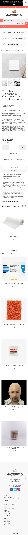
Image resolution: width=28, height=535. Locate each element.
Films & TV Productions (9, 508)
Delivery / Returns (8, 497)
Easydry (7, 103)
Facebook (10, 134)
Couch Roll (14, 236)
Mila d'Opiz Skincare (8, 520)
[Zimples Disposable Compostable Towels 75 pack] (4, 83)
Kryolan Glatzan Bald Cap (14, 283)
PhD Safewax (7, 521)
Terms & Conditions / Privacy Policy (12, 498)
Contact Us (6, 500)
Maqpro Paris (7, 523)
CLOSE (25, 2)
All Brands (6, 518)
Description (14, 167)
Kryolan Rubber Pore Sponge (14, 324)
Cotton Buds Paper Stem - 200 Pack (14, 448)
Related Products (10, 206)
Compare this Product (19, 159)
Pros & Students (7, 513)
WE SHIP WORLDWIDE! (13, 44)
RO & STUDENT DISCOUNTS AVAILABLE (17, 32)
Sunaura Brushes (7, 524)
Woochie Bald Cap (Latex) (14, 407)
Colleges (6, 510)
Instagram (15, 134)
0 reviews (11, 110)
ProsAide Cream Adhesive (14, 365)
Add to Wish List (8, 159)
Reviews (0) (14, 170)
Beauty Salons (7, 507)
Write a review (17, 110)
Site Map (6, 502)
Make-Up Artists (7, 511)
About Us (6, 495)
